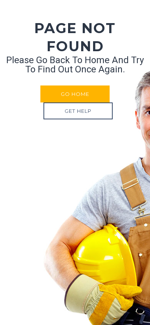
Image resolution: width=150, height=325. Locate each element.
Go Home (75, 94)
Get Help (78, 111)
